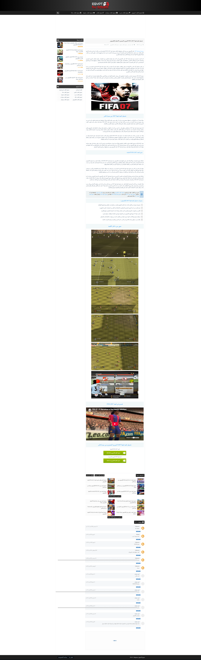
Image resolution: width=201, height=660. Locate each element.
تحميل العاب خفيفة (123, 44)
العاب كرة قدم (130, 44)
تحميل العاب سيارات (65, 97)
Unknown (137, 526)
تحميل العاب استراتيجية (64, 90)
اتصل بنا (71, 657)
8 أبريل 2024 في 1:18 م (90, 621)
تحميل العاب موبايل (65, 99)
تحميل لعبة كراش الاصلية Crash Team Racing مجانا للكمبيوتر (126, 501)
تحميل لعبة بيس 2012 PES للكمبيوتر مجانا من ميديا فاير (96, 486)
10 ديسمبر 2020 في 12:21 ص (91, 526)
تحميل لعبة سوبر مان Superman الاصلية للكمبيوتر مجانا (98, 501)
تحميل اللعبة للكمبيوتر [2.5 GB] (113, 460)
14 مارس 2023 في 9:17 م (91, 597)
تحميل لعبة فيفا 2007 (139, 51)
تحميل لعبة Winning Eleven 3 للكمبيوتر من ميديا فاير (127, 480)
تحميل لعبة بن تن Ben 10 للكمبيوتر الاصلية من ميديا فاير (126, 507)
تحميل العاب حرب (78, 94)
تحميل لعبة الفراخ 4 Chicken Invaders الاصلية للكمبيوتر (96, 513)
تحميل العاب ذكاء (78, 97)
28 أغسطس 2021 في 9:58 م (91, 550)
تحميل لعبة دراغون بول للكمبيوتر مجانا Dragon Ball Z (126, 513)
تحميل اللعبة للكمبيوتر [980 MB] (113, 453)
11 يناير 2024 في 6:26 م (90, 605)
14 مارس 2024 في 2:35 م (91, 613)
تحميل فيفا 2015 (103, 194)
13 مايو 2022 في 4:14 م (90, 574)
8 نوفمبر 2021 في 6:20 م (91, 566)
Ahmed (137, 534)
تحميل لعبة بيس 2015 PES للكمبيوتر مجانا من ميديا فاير (126, 492)
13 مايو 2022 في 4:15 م (90, 582)
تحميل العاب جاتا (65, 92)
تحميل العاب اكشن (78, 92)
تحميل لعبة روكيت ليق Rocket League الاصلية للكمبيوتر (96, 480)
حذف (137, 531)
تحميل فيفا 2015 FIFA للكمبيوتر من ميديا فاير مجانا (126, 486)
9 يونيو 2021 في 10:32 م (90, 542)
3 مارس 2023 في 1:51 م (90, 590)
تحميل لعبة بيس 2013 (130, 194)
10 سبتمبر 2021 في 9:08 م (91, 558)
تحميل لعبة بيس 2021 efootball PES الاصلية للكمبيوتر (97, 492)
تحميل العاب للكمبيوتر (114, 44)
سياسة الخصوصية (62, 657)
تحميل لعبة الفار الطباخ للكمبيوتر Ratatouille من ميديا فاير (97, 507)
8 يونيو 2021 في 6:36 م (90, 534)
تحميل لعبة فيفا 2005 (116, 194)
